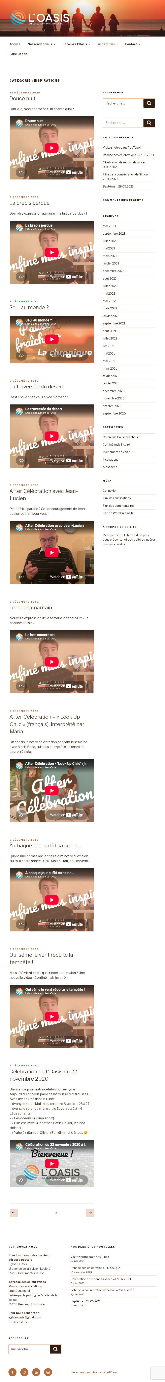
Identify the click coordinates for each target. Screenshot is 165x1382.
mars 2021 (110, 368)
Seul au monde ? (29, 307)
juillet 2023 (110, 241)
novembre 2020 (114, 398)
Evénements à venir (116, 452)
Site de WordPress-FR (118, 513)
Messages (110, 467)
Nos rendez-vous (40, 44)
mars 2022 (110, 308)
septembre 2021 (114, 323)
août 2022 (110, 278)
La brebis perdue (29, 203)
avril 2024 (109, 226)
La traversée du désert (36, 386)
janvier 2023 (111, 263)
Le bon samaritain (30, 607)
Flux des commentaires (119, 505)
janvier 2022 (111, 316)
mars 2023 (110, 256)
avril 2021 (109, 361)
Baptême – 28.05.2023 (118, 186)
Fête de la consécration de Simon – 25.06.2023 (102, 1290)
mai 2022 (109, 293)
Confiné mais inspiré (116, 444)
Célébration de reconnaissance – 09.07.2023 (101, 1279)
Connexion (110, 490)
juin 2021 (108, 346)
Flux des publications (117, 498)
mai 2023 (109, 248)
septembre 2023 (114, 233)
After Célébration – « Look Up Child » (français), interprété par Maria (46, 724)
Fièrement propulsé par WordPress (94, 1372)
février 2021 (111, 376)
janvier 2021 (111, 383)
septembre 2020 (114, 413)
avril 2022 (109, 301)
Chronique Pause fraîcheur (120, 437)
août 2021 (109, 331)
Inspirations (106, 44)
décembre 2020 (114, 391)
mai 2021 (109, 353)
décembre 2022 (113, 271)
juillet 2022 (110, 286)
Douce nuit (22, 98)
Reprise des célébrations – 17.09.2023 (128, 155)
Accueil (15, 44)
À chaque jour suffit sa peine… (45, 845)
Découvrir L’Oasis (75, 44)
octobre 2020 (112, 406)
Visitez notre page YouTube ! (122, 147)
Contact (131, 44)
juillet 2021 (110, 338)
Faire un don (18, 54)
